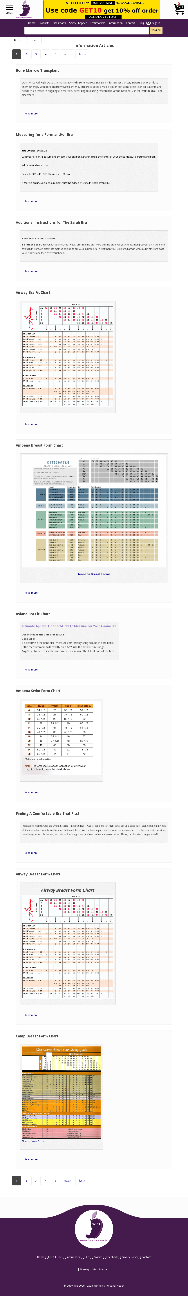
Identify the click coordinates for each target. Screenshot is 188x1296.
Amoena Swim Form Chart (38, 690)
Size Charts (59, 23)
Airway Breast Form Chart (38, 874)
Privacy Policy (130, 1257)
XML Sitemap (100, 1269)
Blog (141, 23)
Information (116, 23)
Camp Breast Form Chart (37, 1036)
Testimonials (97, 23)
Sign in (156, 23)
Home (31, 23)
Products (44, 23)
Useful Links (55, 1257)
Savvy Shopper (78, 23)
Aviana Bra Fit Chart (33, 614)
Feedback (112, 1257)
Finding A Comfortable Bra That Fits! (47, 813)
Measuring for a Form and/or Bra (44, 134)
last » (82, 54)
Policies (97, 1257)
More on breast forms (33, 1141)
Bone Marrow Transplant (37, 70)
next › (67, 54)
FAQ (87, 1257)
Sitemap (85, 1269)
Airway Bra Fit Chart (33, 292)
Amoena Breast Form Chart (39, 445)
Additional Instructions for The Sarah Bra (51, 222)
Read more (31, 113)
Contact (130, 23)
